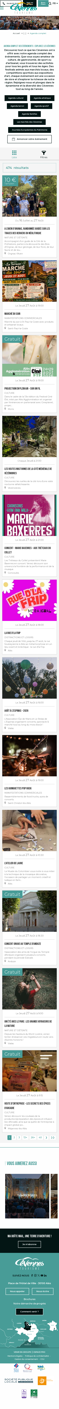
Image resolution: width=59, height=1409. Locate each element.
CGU (42, 1359)
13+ (25, 1137)
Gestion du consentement (26, 1359)
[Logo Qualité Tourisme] (28, 1367)
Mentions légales (15, 1356)
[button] (50, 3)
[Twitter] (38, 1275)
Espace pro (39, 1352)
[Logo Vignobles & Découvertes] (34, 1393)
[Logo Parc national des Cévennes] (46, 1380)
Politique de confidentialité (37, 1356)
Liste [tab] (14, 157)
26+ (33, 1137)
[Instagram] (35, 1275)
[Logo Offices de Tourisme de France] (16, 1367)
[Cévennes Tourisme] (23, 8)
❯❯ (53, 1137)
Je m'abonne (29, 1244)
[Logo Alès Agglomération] (41, 1368)
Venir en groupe (22, 1352)
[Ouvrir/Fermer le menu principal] (2, 8)
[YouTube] (42, 1275)
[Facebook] (32, 1275)
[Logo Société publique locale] (19, 1380)
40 (40, 1137)
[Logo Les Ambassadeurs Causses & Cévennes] (24, 1393)
